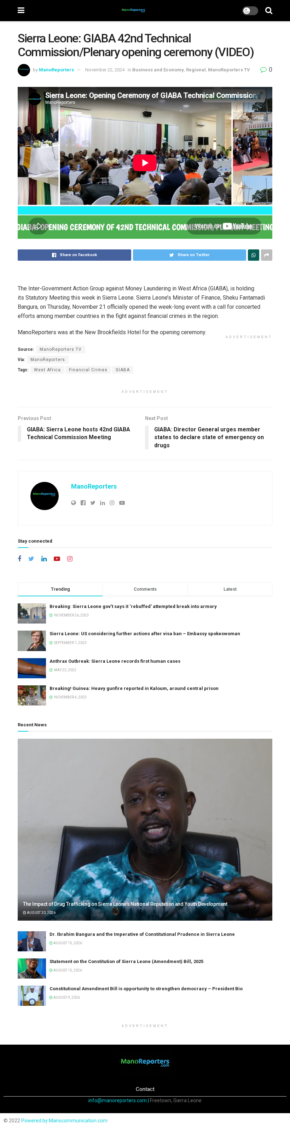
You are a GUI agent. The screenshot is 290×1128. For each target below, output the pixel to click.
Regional (196, 69)
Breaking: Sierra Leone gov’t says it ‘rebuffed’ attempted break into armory (133, 606)
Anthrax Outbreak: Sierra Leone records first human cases (115, 661)
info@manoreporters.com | (119, 1100)
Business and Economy (158, 69)
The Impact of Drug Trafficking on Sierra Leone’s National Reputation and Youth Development (125, 904)
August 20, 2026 (41, 913)
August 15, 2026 (67, 943)
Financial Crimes (88, 369)
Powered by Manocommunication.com (64, 1120)
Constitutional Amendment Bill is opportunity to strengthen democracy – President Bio (146, 988)
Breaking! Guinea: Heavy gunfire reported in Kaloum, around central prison (134, 688)
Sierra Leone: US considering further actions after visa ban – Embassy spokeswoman (145, 633)
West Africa (47, 369)
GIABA (123, 369)
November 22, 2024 (104, 69)
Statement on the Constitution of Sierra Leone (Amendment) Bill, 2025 (126, 961)
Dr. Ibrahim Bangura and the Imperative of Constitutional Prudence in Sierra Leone (142, 934)
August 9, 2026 (66, 997)
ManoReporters (56, 69)
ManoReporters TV (229, 69)
